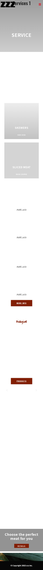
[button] (21, 210)
